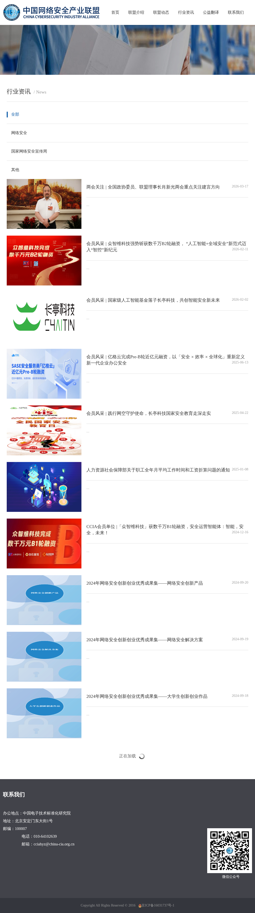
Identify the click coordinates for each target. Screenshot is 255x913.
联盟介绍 (136, 12)
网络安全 (19, 133)
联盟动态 (161, 12)
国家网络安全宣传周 (29, 151)
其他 (15, 170)
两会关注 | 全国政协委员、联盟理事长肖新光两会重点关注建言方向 (167, 186)
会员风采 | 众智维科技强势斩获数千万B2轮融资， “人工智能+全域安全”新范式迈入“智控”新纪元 (167, 247)
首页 (115, 12)
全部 (15, 114)
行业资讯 (186, 12)
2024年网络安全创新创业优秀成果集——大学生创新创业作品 (167, 696)
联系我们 (236, 12)
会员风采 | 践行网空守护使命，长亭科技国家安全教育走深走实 (167, 413)
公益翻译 (211, 12)
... (87, 205)
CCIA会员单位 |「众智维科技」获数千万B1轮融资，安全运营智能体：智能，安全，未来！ (167, 530)
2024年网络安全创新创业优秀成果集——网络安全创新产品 (167, 583)
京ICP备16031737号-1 (157, 905)
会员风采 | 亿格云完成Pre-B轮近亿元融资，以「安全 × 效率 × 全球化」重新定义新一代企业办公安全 (167, 360)
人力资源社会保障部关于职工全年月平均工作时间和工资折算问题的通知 (167, 469)
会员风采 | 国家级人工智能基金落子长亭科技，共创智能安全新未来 (167, 300)
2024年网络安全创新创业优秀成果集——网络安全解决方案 (167, 639)
